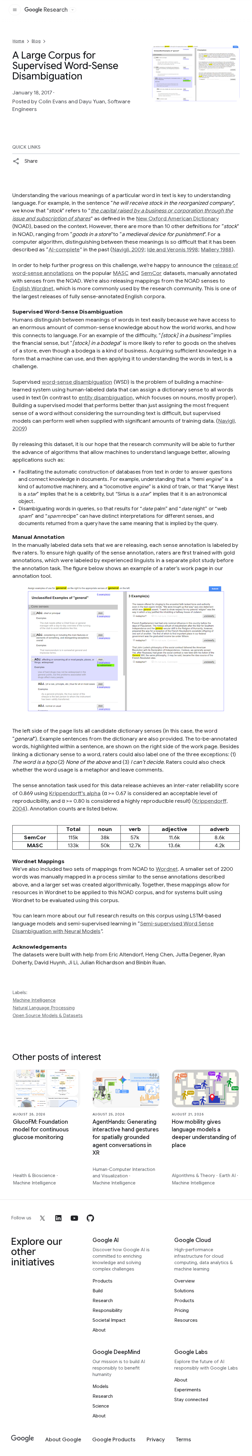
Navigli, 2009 (128, 249)
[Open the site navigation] (15, 9)
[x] (42, 1218)
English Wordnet (33, 288)
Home (18, 41)
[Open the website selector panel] (72, 9)
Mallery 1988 (216, 249)
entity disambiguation (106, 397)
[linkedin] (58, 1218)
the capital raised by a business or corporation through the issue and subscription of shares (122, 214)
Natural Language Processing (44, 1008)
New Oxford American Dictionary (177, 218)
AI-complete (64, 249)
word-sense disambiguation (77, 382)
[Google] (22, 1438)
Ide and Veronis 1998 (172, 249)
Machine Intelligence (34, 1000)
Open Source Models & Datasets (48, 1015)
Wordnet (167, 869)
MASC (120, 273)
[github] (90, 1218)
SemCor (151, 273)
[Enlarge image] (234, 95)
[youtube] (74, 1218)
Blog (36, 41)
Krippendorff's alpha (74, 793)
